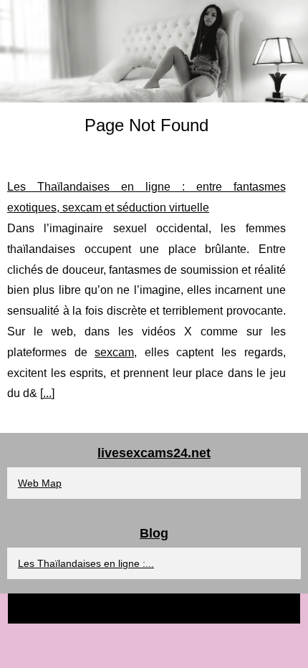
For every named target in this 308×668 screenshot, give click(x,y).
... (47, 393)
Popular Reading (180, 608)
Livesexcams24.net (99, 608)
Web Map (40, 483)
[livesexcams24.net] (154, 51)
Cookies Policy (251, 608)
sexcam (114, 352)
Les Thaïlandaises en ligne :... (86, 563)
